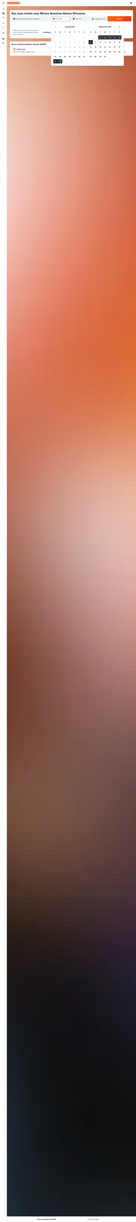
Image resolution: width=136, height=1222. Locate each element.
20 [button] (75, 52)
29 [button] (84, 57)
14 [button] (79, 47)
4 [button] (65, 42)
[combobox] (32, 18)
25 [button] (65, 57)
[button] (3, 3)
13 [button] (74, 47)
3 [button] (60, 42)
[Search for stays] (3, 13)
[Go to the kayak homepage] (13, 3)
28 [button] (79, 57)
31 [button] (60, 61)
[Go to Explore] (3, 23)
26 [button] (70, 57)
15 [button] (84, 47)
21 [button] (79, 52)
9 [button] (55, 47)
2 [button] (55, 42)
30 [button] (55, 61)
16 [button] (55, 52)
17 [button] (60, 52)
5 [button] (69, 42)
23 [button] (55, 57)
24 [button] (60, 57)
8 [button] (84, 42)
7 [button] (79, 42)
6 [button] (74, 42)
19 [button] (70, 52)
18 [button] (65, 52)
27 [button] (74, 57)
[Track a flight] (3, 27)
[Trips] (3, 33)
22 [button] (84, 52)
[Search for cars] (3, 18)
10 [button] (60, 47)
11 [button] (65, 47)
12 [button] (70, 47)
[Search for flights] (3, 9)
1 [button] (100, 37)
